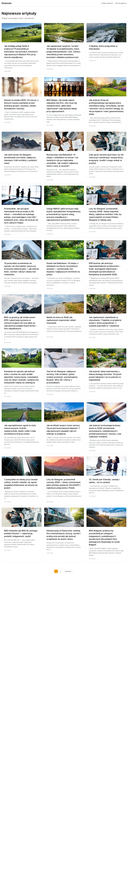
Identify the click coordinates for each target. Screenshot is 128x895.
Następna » (68, 571)
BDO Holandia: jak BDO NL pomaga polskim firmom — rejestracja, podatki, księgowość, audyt (20, 533)
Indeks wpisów (107, 3)
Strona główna (120, 3)
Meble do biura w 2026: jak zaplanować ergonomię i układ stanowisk (61, 320)
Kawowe (7, 3)
